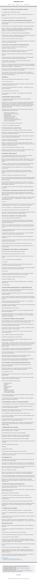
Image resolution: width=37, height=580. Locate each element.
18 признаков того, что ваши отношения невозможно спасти (12, 559)
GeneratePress (26, 578)
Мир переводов (5, 557)
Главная (9, 4)
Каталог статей (26, 4)
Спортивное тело (18, 1)
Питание (17, 4)
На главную (18, 574)
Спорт (13, 4)
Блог (21, 4)
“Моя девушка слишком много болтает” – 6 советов (11, 558)
